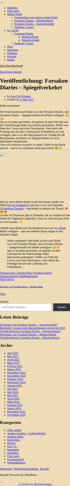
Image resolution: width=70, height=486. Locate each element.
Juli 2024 (12, 388)
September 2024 (16, 382)
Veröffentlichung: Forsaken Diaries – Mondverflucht (29, 337)
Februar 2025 (14, 366)
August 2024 (14, 385)
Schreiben (12, 452)
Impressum (6, 468)
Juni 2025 (12, 353)
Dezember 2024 (16, 372)
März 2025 (13, 362)
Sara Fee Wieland (21, 96)
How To (12, 446)
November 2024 (16, 375)
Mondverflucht (30, 36)
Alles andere (14, 430)
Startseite (12, 7)
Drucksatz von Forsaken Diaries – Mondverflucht (21, 287)
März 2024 (13, 401)
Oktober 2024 (15, 379)
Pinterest (12, 53)
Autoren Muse (15, 436)
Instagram (12, 49)
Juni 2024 (12, 392)
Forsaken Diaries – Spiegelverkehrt (34, 23)
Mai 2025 (12, 356)
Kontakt (11, 56)
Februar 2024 (14, 405)
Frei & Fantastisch (18, 205)
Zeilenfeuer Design (12, 208)
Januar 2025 (14, 369)
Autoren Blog (24, 272)
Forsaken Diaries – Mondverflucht (33, 20)
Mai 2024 (12, 395)
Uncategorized (15, 459)
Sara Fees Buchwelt (11, 65)
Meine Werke (14, 14)
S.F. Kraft (12, 30)
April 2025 (13, 359)
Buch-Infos (6, 71)
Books (11, 59)
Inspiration (13, 449)
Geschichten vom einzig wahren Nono (36, 17)
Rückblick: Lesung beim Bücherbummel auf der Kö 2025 (32, 328)
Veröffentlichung (28, 276)
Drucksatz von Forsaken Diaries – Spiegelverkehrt (28, 324)
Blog (10, 46)
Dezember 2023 (16, 411)
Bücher (17, 71)
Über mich (13, 10)
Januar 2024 (14, 408)
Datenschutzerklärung (26, 468)
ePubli (62, 228)
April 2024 (13, 398)
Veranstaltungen (16, 462)
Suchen (4, 301)
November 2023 (16, 414)
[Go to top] (1, 482)
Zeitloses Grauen (24, 27)
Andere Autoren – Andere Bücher (26, 433)
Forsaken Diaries (24, 33)
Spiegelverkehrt (30, 40)
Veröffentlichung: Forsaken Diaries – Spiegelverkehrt (30, 331)
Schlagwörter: (8, 272)
